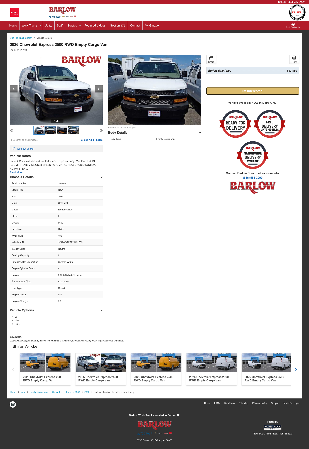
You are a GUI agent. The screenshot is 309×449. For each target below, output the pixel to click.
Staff (60, 25)
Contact (135, 25)
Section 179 (117, 25)
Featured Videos (95, 25)
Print (294, 61)
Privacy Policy (259, 403)
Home (13, 25)
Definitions (229, 403)
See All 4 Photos (92, 139)
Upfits (48, 25)
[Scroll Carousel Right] (296, 369)
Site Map (243, 403)
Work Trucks (30, 25)
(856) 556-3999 (296, 2)
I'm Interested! (253, 91)
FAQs (217, 403)
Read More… (17, 172)
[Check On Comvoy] (13, 404)
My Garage (152, 25)
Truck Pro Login (291, 403)
